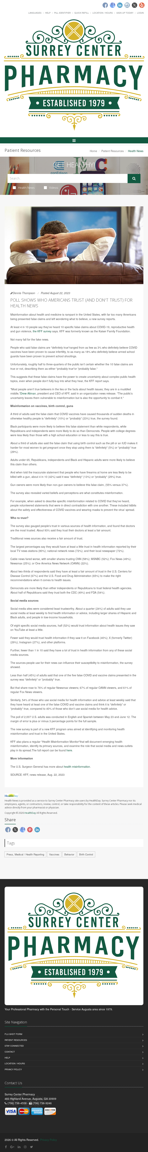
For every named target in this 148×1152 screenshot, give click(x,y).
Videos (53, 187)
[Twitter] (134, 5)
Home (93, 151)
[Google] (112, 5)
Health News (26, 187)
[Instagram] (127, 5)
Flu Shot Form (13, 1033)
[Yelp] (142, 5)
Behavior (69, 854)
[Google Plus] (12, 1147)
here (69, 750)
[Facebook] (105, 5)
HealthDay (30, 813)
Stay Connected (14, 1045)
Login (140, 12)
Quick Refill (81, 12)
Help (47, 12)
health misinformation (77, 766)
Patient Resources (112, 151)
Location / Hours (102, 12)
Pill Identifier (62, 12)
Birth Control (86, 854)
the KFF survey (42, 331)
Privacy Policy (13, 1069)
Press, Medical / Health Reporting (25, 854)
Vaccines (54, 854)
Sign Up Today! (124, 12)
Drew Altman (28, 393)
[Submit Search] (134, 178)
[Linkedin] (120, 5)
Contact (10, 1051)
